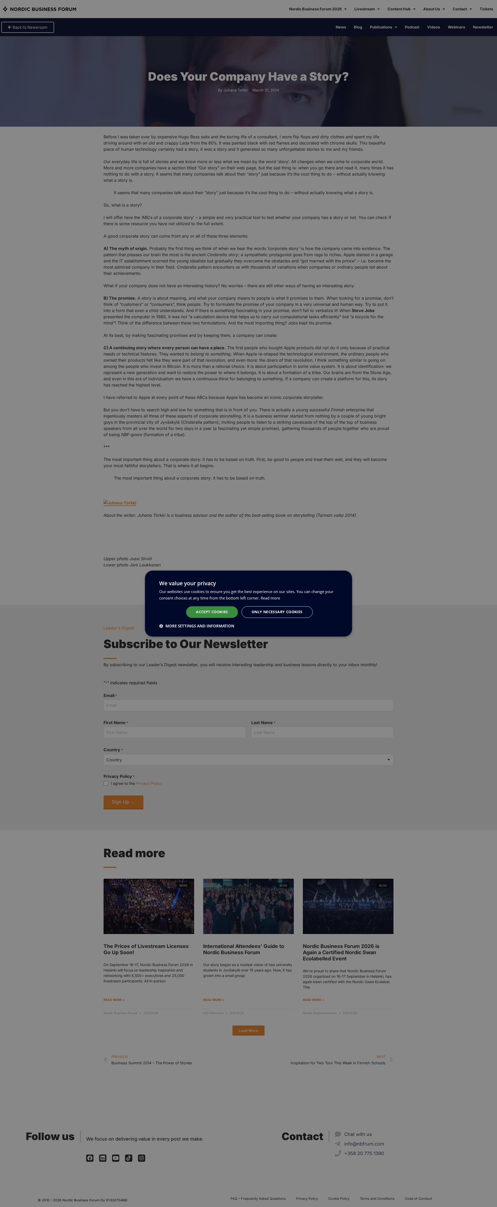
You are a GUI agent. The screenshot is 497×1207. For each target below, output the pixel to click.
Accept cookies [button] (212, 612)
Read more (270, 598)
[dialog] (248, 604)
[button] (196, 626)
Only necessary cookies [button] (277, 612)
